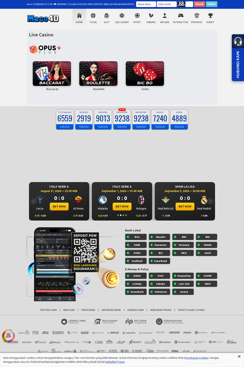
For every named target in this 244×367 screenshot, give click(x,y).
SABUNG (151, 22)
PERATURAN (88, 310)
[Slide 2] (120, 215)
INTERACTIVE (180, 22)
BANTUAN (69, 310)
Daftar (211, 4)
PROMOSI (196, 22)
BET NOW (59, 206)
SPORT (137, 22)
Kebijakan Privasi (115, 361)
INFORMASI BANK (111, 310)
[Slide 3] (123, 215)
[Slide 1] (118, 215)
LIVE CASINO (122, 22)
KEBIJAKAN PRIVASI (160, 310)
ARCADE (164, 22)
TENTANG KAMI (48, 310)
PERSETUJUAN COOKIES (191, 310)
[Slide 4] (126, 215)
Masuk (199, 4)
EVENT (210, 22)
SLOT (107, 22)
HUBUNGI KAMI (136, 310)
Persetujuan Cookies (196, 357)
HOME (79, 22)
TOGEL (93, 22)
